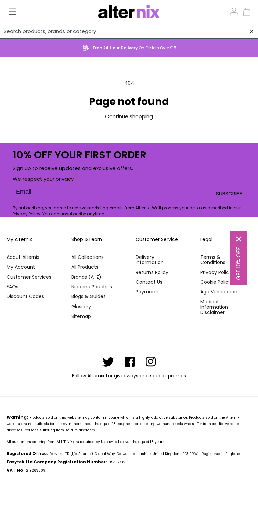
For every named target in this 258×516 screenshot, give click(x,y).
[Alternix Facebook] (130, 362)
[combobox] (129, 31)
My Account (21, 267)
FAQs (12, 286)
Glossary (81, 306)
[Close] (238, 239)
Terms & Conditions (212, 260)
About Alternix (23, 257)
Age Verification (219, 291)
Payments (148, 291)
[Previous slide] (15, 48)
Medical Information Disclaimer (214, 307)
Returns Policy (152, 272)
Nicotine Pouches (91, 286)
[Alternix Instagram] (150, 362)
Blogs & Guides (88, 296)
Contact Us (149, 282)
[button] (8, 11)
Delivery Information (150, 260)
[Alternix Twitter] (108, 362)
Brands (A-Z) (86, 277)
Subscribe (229, 193)
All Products (84, 267)
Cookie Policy (215, 282)
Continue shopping (129, 116)
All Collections (87, 257)
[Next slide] (242, 48)
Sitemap (81, 316)
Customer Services (29, 277)
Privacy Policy (26, 214)
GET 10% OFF (238, 263)
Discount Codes (25, 296)
